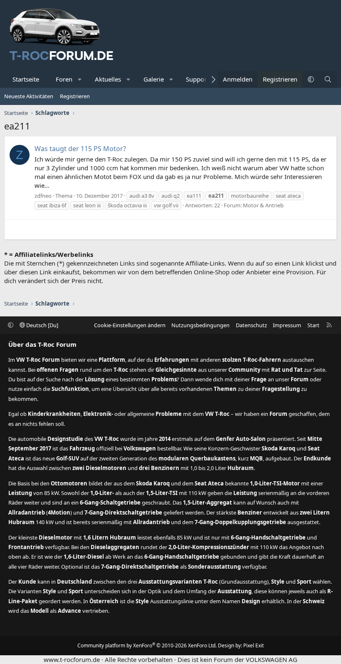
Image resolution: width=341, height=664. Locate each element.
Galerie (153, 79)
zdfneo (43, 195)
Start (313, 325)
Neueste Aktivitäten (28, 96)
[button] (80, 79)
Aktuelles (108, 79)
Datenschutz (251, 325)
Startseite (25, 79)
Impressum (287, 325)
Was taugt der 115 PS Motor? (80, 148)
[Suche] (328, 79)
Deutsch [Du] (41, 325)
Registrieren (75, 96)
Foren (64, 79)
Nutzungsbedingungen (200, 325)
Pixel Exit (253, 645)
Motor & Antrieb (263, 205)
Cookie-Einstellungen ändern (130, 325)
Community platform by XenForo (147, 645)
